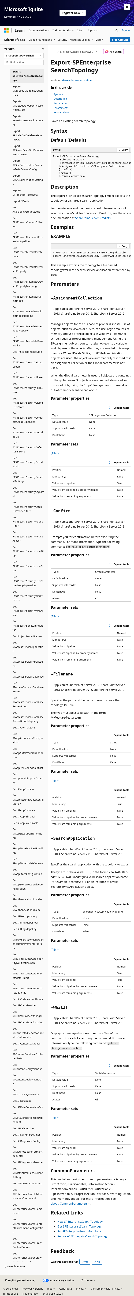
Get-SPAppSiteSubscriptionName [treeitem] (27, 833)
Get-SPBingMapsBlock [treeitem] (25, 922)
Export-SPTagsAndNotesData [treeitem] (25, 192)
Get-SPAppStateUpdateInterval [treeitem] (28, 861)
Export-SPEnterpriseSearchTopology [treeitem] (28, 76)
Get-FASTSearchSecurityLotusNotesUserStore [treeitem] (27, 507)
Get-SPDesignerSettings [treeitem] (26, 1134)
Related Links (61, 112)
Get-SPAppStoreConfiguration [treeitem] (27, 872)
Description (60, 98)
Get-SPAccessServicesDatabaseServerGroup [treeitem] (28, 702)
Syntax (57, 94)
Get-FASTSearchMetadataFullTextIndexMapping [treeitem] (28, 311)
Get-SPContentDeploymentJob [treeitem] (27, 1067)
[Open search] (116, 30)
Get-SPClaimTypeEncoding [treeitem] (28, 1022)
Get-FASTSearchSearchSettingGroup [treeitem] (28, 362)
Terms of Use (10, 1293)
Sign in (126, 30)
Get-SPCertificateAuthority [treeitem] (28, 999)
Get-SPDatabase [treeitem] (22, 1100)
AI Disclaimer (10, 1288)
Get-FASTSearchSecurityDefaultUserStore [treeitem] (28, 447)
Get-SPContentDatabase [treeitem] (26, 1043)
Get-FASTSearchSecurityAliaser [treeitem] (28, 375)
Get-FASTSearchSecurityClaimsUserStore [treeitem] (28, 403)
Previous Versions (33, 1288)
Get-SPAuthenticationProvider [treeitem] (27, 897)
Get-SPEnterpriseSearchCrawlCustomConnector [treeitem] (27, 1258)
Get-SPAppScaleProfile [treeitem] (25, 823)
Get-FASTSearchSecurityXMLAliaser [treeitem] (28, 611)
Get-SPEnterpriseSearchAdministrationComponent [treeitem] (28, 1194)
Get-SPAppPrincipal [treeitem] (24, 816)
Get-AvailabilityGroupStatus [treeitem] (26, 209)
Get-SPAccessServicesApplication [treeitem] (28, 662)
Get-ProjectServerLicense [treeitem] (27, 636)
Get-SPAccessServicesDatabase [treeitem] (28, 674)
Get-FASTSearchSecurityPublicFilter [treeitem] (28, 522)
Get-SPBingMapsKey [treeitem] (24, 929)
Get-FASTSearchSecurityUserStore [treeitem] (28, 566)
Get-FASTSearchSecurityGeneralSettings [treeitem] (28, 477)
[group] (91, 166)
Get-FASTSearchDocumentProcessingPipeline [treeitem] (28, 237)
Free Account (120, 39)
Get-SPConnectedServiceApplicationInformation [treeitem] (28, 1033)
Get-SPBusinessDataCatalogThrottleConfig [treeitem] (28, 988)
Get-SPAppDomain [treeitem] (23, 789)
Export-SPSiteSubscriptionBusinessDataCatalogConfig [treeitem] (28, 165)
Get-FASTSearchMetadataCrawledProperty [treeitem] (28, 267)
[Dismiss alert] (127, 7)
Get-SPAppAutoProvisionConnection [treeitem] (28, 753)
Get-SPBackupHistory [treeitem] (25, 916)
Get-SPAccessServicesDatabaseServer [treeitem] (28, 687)
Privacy (80, 1288)
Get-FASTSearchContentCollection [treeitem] (28, 222)
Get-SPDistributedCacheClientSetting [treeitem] (28, 1173)
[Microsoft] (6, 30)
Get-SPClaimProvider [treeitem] (25, 1005)
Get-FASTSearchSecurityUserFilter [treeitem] (28, 551)
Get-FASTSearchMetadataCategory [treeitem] (28, 252)
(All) (53, 453)
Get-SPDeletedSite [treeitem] (23, 1128)
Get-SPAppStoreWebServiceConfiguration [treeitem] (28, 884)
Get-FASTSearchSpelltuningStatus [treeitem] (28, 625)
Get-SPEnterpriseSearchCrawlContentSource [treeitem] (27, 1243)
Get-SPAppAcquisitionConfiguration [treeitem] (28, 738)
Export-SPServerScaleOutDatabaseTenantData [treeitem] (28, 150)
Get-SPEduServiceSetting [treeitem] (27, 1183)
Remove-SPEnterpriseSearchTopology (82, 1236)
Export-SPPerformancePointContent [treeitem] (28, 120)
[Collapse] (43, 48)
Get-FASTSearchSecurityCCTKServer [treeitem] (28, 388)
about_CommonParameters (69, 1203)
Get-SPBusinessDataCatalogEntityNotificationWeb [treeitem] (28, 959)
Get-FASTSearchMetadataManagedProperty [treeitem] (28, 326)
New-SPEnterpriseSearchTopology (80, 1222)
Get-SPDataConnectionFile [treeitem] (28, 1107)
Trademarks (29, 1293)
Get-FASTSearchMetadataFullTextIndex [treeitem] (28, 296)
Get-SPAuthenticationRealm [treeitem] (26, 908)
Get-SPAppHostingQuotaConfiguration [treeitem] (28, 799)
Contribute (65, 1288)
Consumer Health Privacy (105, 1288)
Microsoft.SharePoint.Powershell (77, 51)
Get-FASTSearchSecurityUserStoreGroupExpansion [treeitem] (28, 581)
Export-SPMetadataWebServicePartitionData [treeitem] (28, 105)
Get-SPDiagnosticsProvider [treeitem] (28, 1162)
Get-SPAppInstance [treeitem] (24, 810)
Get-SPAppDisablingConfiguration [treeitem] (28, 778)
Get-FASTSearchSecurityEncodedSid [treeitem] (28, 462)
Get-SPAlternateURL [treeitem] (24, 727)
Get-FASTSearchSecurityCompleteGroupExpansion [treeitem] (28, 417)
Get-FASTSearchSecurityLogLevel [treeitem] (28, 492)
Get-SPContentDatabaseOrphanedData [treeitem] (28, 1054)
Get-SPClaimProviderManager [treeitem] (27, 1014)
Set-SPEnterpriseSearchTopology (79, 1231)
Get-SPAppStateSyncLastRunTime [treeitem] (28, 848)
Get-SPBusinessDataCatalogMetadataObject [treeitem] (27, 973)
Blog (50, 1288)
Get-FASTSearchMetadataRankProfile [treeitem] (28, 341)
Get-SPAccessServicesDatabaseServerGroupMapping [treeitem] (28, 717)
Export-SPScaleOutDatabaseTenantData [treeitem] (27, 135)
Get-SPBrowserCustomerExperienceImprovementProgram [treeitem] (28, 942)
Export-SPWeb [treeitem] (21, 201)
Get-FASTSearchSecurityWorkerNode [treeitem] (28, 596)
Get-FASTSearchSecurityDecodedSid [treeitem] (28, 432)
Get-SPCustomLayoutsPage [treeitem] (26, 1092)
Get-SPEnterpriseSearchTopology (79, 1226)
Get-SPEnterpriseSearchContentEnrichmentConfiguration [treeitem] (28, 1226)
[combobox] (24, 55)
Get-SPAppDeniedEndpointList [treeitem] (28, 766)
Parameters (60, 108)
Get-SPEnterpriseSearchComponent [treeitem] (27, 1209)
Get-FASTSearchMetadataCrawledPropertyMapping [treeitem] (28, 282)
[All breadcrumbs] (54, 52)
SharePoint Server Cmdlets (93, 218)
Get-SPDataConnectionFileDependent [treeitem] (28, 1118)
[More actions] (128, 52)
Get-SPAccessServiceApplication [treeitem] (28, 647)
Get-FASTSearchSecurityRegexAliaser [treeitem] (28, 536)
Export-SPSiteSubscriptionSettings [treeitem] (28, 180)
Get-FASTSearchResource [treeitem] (27, 351)
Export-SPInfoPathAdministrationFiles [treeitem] (28, 91)
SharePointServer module (77, 80)
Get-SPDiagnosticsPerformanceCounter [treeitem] (28, 1151)
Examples (59, 103)
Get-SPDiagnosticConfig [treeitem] (26, 1141)
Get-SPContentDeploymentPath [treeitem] (27, 1080)
